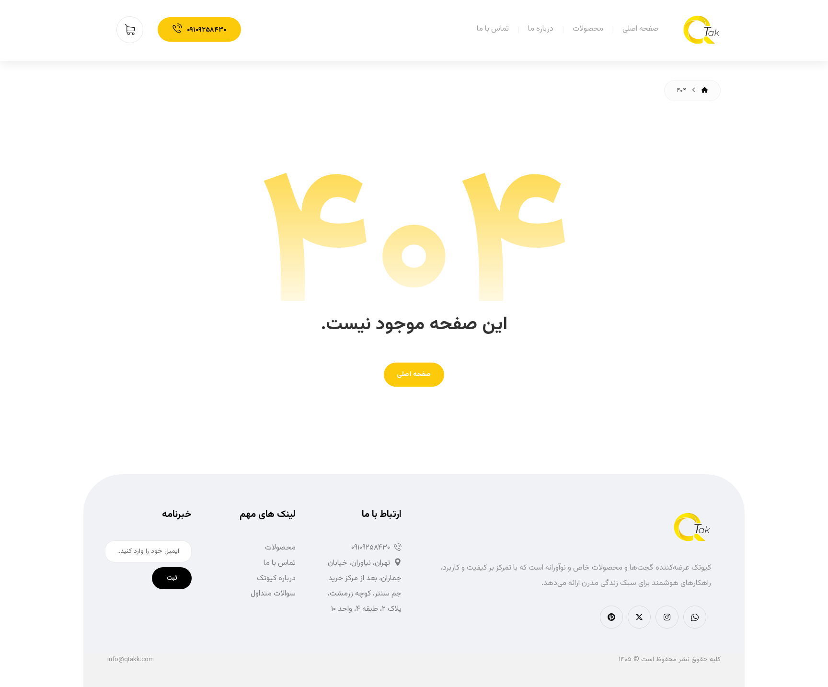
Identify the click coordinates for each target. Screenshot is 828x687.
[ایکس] (639, 617)
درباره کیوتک (276, 578)
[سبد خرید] (133, 30)
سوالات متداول (273, 594)
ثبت (171, 578)
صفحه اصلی (414, 374)
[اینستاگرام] (667, 617)
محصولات (280, 548)
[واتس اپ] (694, 617)
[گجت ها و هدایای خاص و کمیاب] (701, 30)
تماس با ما (280, 563)
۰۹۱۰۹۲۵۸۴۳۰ (370, 548)
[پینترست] (611, 617)
